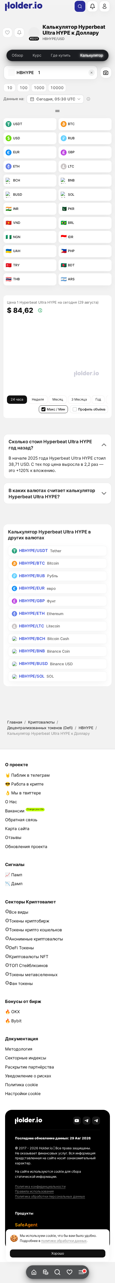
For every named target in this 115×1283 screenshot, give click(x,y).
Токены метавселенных (33, 974)
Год (98, 399)
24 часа (17, 399)
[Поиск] (80, 6)
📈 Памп (13, 874)
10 (9, 87)
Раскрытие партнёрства (29, 1067)
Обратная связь (21, 819)
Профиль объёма (91, 409)
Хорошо (57, 1253)
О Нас (11, 801)
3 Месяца (79, 399)
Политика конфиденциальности (40, 1186)
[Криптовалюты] (45, 1272)
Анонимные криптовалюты (36, 939)
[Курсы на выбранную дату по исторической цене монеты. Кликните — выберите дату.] (88, 99)
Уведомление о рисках (28, 1075)
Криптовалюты (41, 722)
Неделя (38, 399)
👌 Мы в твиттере (23, 792)
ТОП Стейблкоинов (28, 965)
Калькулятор (91, 55)
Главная (14, 722)
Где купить (61, 55)
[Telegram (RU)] (96, 1121)
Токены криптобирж (29, 921)
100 (24, 87)
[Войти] (104, 6)
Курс (37, 55)
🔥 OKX (12, 1011)
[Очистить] (92, 73)
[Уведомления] (92, 6)
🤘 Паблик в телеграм (27, 775)
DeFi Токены (21, 947)
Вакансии (14, 810)
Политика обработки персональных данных (50, 1196)
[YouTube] (77, 1121)
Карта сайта (17, 828)
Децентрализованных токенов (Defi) (40, 727)
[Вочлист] (69, 1272)
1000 (39, 87)
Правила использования (34, 1191)
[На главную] (34, 1272)
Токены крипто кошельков (35, 929)
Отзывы (13, 837)
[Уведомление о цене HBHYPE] (19, 33)
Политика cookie (21, 1084)
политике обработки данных (64, 1241)
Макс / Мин (56, 409)
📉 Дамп (13, 883)
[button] (57, 1272)
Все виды (18, 912)
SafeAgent (26, 1224)
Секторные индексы (25, 1057)
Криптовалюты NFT (28, 956)
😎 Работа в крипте (24, 784)
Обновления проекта (26, 846)
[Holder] (28, 1120)
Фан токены (21, 983)
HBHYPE (86, 727)
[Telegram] (87, 1121)
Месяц (57, 399)
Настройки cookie (23, 1093)
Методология (18, 1049)
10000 (57, 87)
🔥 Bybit (13, 1020)
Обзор (17, 55)
